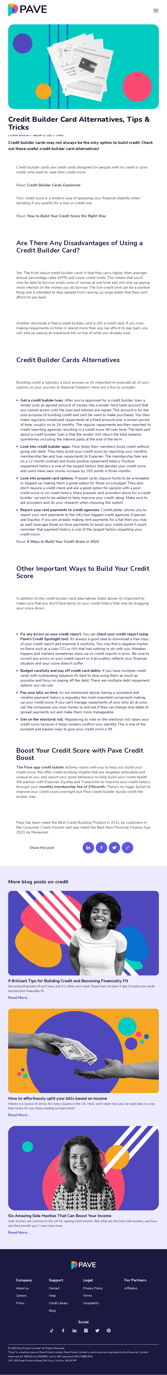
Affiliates (130, 1288)
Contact (54, 1288)
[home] (27, 10)
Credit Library (58, 1303)
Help (52, 1296)
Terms (87, 1296)
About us (22, 1288)
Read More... (19, 997)
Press (20, 1303)
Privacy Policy (93, 1288)
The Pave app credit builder (40, 767)
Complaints (91, 1303)
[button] (155, 10)
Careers (21, 1296)
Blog (52, 1311)
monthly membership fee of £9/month (71, 786)
